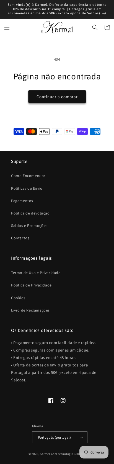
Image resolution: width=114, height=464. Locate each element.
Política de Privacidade (31, 285)
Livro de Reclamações (30, 310)
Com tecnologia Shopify (68, 454)
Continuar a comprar (57, 96)
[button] (7, 27)
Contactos (20, 237)
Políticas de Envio (27, 188)
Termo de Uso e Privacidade (36, 272)
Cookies (18, 297)
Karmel (45, 454)
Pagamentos (22, 200)
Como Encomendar (28, 175)
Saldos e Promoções (29, 225)
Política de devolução (30, 213)
